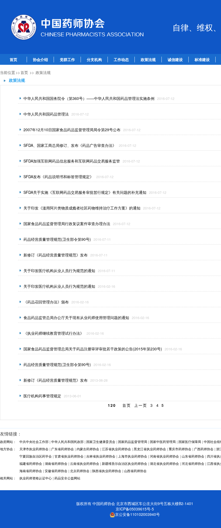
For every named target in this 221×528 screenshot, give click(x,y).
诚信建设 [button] (175, 59)
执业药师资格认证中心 (35, 478)
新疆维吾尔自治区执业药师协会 (124, 464)
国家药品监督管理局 (132, 442)
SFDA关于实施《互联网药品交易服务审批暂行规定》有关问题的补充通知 (84, 192)
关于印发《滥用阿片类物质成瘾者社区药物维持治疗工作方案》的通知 (81, 208)
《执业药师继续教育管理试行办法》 (53, 333)
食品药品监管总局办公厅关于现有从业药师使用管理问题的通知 (76, 317)
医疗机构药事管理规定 (42, 395)
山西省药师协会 (135, 471)
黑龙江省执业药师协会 (150, 449)
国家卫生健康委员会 (100, 442)
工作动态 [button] (121, 59)
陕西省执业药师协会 (106, 471)
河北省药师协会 (193, 464)
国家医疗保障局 (189, 442)
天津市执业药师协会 (34, 449)
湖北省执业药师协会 (164, 464)
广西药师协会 (203, 449)
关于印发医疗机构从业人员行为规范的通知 (59, 270)
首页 (13, 59)
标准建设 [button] (202, 59)
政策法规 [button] (148, 59)
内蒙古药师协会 (88, 449)
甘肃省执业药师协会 (69, 456)
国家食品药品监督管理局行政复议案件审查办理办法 (66, 223)
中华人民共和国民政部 (67, 442)
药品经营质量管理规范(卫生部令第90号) (57, 239)
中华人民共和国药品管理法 (46, 114)
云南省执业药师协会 (84, 464)
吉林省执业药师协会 (100, 456)
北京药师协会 (79, 471)
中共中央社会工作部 (34, 442)
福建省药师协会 (30, 464)
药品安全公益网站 (67, 478)
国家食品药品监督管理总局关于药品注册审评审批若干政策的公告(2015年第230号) (92, 348)
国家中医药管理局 (163, 442)
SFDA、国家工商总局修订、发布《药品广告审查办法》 (69, 145)
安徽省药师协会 (56, 471)
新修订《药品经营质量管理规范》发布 (55, 255)
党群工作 (67, 59)
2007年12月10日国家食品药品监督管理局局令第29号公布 (71, 129)
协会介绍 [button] (40, 59)
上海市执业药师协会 (132, 456)
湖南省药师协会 (56, 464)
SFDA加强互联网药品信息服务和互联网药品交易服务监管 (71, 161)
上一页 (140, 405)
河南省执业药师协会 (164, 456)
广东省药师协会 (62, 449)
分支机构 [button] (94, 59)
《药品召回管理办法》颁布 (46, 301)
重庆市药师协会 (180, 449)
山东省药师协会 (193, 456)
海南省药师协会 (30, 471)
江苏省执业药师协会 (116, 449)
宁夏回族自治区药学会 (35, 456)
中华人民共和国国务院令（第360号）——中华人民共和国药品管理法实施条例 (88, 98)
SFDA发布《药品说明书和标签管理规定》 (58, 176)
